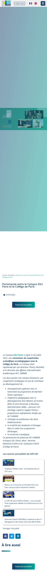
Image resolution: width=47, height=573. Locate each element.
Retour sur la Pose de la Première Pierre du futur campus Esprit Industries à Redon (21, 486)
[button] (5, 536)
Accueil (4, 275)
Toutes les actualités (23, 305)
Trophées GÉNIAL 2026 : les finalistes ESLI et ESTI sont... (22, 470)
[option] (36, 3)
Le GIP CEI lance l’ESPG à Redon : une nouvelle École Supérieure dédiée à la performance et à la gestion (23, 503)
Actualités (11, 275)
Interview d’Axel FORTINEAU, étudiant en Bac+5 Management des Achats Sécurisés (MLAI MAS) (23, 520)
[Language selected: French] (34, 3)
